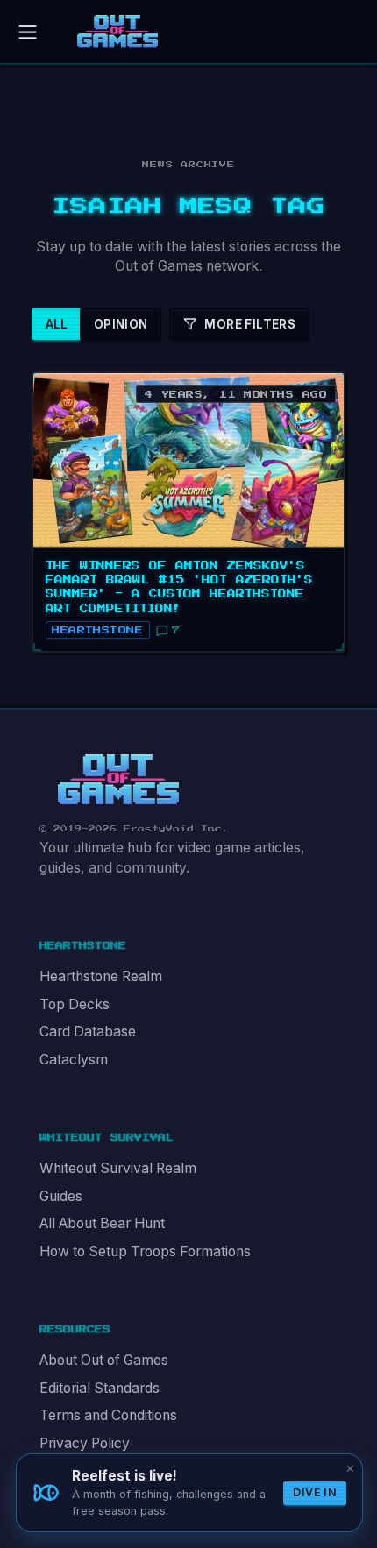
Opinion (121, 324)
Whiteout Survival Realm (117, 1168)
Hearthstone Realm (100, 976)
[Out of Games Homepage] (118, 779)
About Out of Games (103, 1360)
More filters (249, 324)
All (57, 324)
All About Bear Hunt (102, 1223)
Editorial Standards (99, 1388)
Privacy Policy (84, 1443)
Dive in (315, 1492)
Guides (60, 1196)
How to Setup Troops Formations (145, 1251)
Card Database (87, 1031)
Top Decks (74, 1004)
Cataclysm (73, 1059)
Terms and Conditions (108, 1415)
